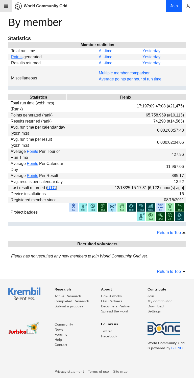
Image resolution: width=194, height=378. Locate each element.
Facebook (109, 336)
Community (64, 324)
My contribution (160, 301)
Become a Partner (116, 306)
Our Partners (111, 301)
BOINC (177, 348)
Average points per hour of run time (130, 79)
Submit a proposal (69, 306)
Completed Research (72, 301)
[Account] (188, 6)
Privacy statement (69, 371)
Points (16, 57)
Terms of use (98, 371)
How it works (111, 296)
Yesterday (151, 51)
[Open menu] (6, 6)
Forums (61, 334)
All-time (105, 51)
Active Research (68, 296)
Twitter (106, 331)
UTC (51, 188)
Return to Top (169, 232)
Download (156, 306)
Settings (154, 311)
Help (58, 340)
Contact (61, 345)
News (59, 329)
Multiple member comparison (125, 73)
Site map (120, 371)
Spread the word (114, 311)
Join (151, 296)
